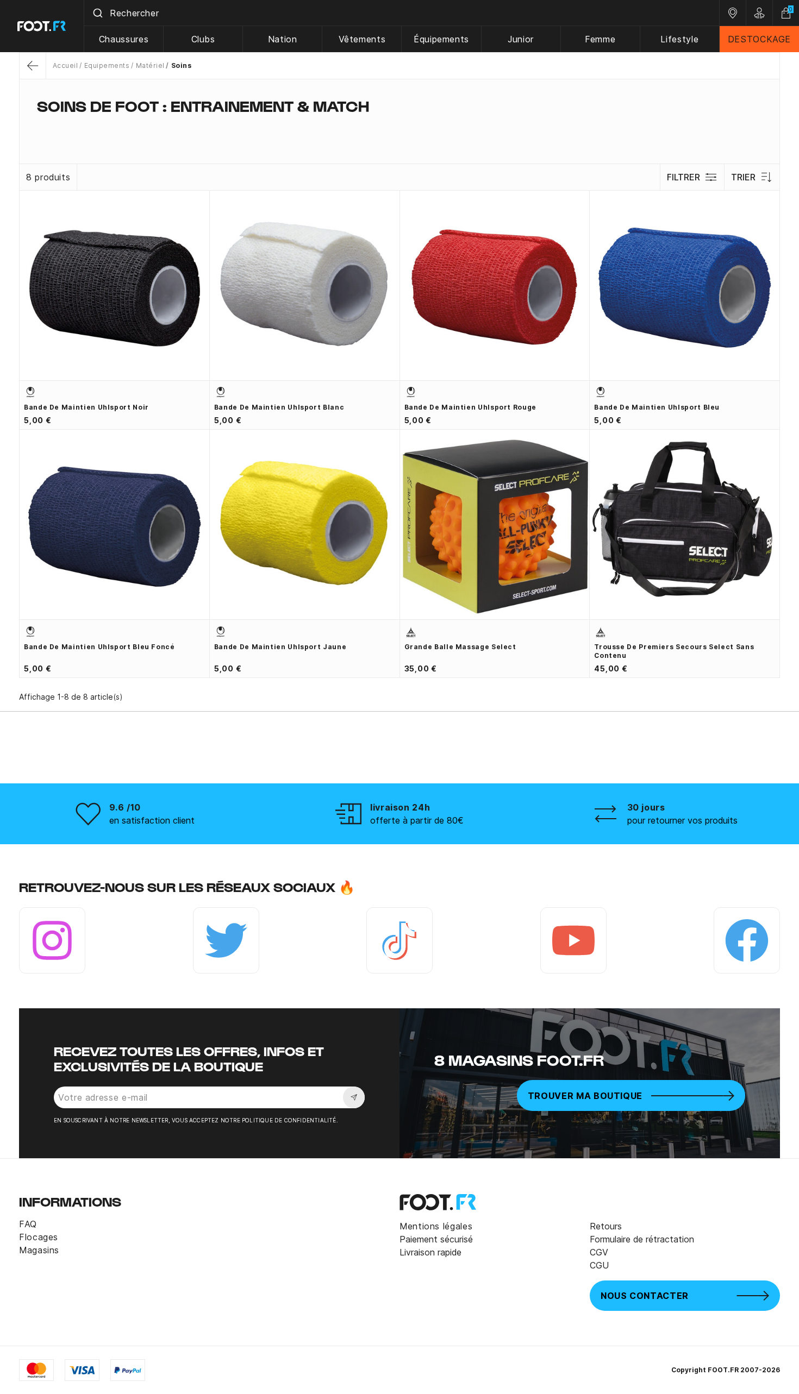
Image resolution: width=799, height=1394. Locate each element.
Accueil (65, 65)
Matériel (150, 65)
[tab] (399, 127)
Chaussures (123, 39)
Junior (521, 39)
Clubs (203, 39)
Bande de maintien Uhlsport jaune (280, 647)
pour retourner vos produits (682, 820)
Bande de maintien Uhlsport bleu (657, 407)
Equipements (106, 65)
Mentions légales (436, 1226)
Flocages (38, 1237)
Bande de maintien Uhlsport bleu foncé (99, 647)
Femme (600, 39)
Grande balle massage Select (460, 647)
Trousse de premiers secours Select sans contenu (674, 651)
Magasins (39, 1250)
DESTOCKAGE (759, 39)
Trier (743, 177)
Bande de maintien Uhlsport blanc (279, 407)
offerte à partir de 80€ (417, 820)
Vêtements (362, 39)
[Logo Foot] (42, 26)
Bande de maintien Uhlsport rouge (470, 407)
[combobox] (401, 13)
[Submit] (97, 13)
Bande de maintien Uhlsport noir (86, 407)
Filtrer (683, 177)
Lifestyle (679, 39)
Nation (282, 39)
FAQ (28, 1224)
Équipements (441, 39)
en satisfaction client (152, 820)
